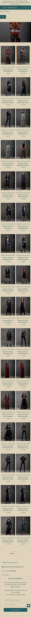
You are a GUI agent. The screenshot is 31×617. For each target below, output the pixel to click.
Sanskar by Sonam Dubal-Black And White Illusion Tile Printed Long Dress (7, 509)
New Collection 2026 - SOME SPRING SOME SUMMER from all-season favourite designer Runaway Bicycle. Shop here (15, 2)
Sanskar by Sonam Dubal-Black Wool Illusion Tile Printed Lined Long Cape (23, 509)
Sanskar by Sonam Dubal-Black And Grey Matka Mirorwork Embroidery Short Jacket (23, 353)
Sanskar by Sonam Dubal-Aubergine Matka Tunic (23, 196)
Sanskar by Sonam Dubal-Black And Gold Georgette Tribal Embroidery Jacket (8, 353)
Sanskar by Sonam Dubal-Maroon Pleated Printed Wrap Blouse (23, 384)
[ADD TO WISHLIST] (13, 48)
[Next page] (19, 552)
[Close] (28, 577)
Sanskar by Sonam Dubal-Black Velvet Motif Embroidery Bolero (7, 447)
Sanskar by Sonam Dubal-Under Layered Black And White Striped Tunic (8, 102)
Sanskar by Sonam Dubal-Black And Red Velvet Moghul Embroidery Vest (23, 164)
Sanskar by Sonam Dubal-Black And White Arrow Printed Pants (23, 133)
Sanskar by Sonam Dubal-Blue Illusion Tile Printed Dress (23, 541)
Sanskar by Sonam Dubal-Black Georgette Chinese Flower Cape (7, 227)
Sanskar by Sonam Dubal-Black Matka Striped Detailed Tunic (23, 258)
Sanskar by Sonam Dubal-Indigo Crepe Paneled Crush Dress (23, 102)
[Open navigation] (28, 7)
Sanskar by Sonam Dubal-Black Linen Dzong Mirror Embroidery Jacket (23, 447)
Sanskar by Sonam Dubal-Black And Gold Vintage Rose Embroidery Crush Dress (23, 321)
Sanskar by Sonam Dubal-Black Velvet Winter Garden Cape (8, 541)
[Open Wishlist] (28, 605)
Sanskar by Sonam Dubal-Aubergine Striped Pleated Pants (8, 384)
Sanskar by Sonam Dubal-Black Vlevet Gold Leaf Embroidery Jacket (7, 290)
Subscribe (15, 609)
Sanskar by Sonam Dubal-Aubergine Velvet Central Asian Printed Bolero (8, 415)
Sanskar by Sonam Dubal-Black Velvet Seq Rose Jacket (7, 133)
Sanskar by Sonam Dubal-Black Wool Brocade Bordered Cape (8, 258)
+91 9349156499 (11, 571)
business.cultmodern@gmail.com (14, 566)
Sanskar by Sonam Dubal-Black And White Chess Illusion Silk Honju (8, 164)
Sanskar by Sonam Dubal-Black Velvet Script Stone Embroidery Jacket (7, 478)
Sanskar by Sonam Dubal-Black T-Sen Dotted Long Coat (8, 196)
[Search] (23, 7)
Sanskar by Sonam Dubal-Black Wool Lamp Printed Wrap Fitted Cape (23, 227)
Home (2, 11)
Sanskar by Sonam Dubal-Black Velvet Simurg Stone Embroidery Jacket (23, 478)
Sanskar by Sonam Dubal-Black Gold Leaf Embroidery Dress (23, 290)
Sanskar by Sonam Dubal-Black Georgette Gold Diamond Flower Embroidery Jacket (8, 321)
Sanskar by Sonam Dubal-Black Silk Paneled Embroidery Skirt (23, 415)
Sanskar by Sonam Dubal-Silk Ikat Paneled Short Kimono (8, 70)
